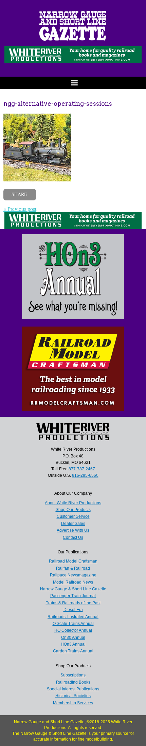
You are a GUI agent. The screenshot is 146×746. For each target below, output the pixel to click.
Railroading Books (73, 682)
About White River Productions (73, 502)
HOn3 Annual (73, 644)
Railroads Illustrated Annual (73, 616)
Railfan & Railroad (73, 568)
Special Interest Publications (73, 689)
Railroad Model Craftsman (73, 561)
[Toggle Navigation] (73, 83)
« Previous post (19, 208)
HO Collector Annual (73, 630)
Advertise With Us (73, 530)
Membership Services (73, 703)
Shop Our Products (73, 509)
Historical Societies (73, 695)
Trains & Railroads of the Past (73, 603)
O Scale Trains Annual (73, 623)
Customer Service (73, 516)
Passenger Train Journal (73, 595)
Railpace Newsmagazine (73, 575)
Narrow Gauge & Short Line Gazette (73, 589)
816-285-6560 (85, 475)
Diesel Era (73, 609)
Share (19, 194)
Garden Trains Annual (73, 651)
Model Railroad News (73, 582)
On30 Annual (73, 637)
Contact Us (73, 537)
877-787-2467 (82, 469)
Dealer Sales (73, 523)
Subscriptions (73, 675)
